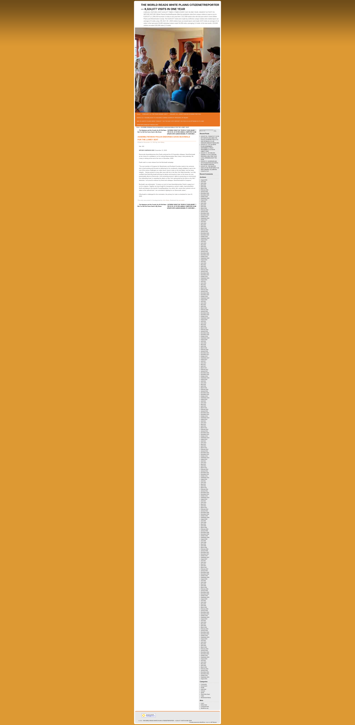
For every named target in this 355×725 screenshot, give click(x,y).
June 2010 (203, 502)
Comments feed (205, 706)
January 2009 (204, 530)
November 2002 (205, 654)
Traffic (202, 696)
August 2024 (204, 220)
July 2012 (203, 461)
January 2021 (204, 291)
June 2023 (203, 243)
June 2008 (203, 542)
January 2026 (204, 191)
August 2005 (204, 599)
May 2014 (203, 424)
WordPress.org (204, 708)
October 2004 (204, 615)
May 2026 (203, 185)
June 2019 (203, 323)
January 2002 (204, 670)
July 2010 (203, 501)
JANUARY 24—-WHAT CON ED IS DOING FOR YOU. (185, 114)
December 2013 (205, 432)
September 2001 (205, 677)
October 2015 (204, 396)
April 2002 (203, 665)
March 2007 (204, 567)
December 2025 (205, 193)
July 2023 (203, 241)
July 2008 (203, 540)
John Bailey (161, 142)
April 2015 (203, 406)
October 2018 (204, 336)
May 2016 (203, 384)
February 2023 (204, 250)
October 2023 (204, 236)
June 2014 (203, 422)
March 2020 (204, 308)
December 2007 (205, 552)
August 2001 (204, 678)
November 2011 (205, 474)
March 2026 (204, 188)
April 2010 (203, 506)
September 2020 (205, 298)
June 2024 (203, 223)
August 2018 (204, 339)
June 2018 (203, 343)
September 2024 (205, 218)
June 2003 (203, 642)
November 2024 (205, 215)
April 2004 (203, 625)
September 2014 (205, 417)
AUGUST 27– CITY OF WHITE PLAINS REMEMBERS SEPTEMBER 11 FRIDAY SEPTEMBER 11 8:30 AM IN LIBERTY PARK (208, 148)
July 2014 (203, 421)
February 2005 (204, 609)
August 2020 (204, 299)
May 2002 (203, 663)
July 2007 (203, 560)
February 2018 (204, 349)
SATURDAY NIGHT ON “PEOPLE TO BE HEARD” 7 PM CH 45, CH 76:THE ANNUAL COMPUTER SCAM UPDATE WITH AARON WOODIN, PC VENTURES (181, 132)
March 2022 (204, 268)
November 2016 (205, 374)
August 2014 (204, 419)
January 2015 (204, 411)
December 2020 (205, 293)
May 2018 (203, 344)
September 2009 (205, 517)
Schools (203, 691)
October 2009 (204, 516)
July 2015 (203, 401)
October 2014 (204, 416)
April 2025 (203, 206)
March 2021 (204, 288)
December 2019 (205, 313)
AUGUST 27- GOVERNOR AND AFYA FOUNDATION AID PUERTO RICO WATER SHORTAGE (209, 163)
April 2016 (203, 386)
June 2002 (203, 662)
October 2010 (204, 496)
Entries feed (204, 705)
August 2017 (204, 359)
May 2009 (203, 524)
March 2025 (204, 208)
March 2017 (204, 368)
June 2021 (203, 283)
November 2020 (205, 294)
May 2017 (203, 364)
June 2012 (203, 462)
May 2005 (203, 604)
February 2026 (204, 190)
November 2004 (205, 614)
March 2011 (204, 487)
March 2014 (204, 427)
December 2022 (205, 253)
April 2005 (203, 605)
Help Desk (203, 689)
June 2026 (203, 183)
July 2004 (203, 620)
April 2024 (203, 226)
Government (204, 686)
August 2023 (204, 240)
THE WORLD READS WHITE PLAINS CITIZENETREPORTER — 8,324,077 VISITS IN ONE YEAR (167, 720)
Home (138, 114)
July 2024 (203, 221)
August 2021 (204, 279)
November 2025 (205, 195)
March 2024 (204, 228)
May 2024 (203, 225)
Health (202, 687)
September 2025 (205, 198)
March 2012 (204, 467)
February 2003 (204, 649)
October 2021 (204, 276)
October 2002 (204, 655)
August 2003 (204, 639)
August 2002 (204, 659)
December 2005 (205, 592)
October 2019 (204, 316)
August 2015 (204, 399)
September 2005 (205, 597)
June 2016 (203, 383)
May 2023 (203, 245)
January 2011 (204, 491)
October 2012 (204, 456)
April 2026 (203, 186)
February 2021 (204, 289)
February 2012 (204, 469)
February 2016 (204, 389)
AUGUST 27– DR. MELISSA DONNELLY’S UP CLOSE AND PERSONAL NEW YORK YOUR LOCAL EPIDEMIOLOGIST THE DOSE (209, 156)
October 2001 (204, 675)
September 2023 (205, 238)
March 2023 (204, 248)
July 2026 (203, 181)
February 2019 (204, 329)
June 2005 (203, 602)
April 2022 (203, 266)
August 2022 (204, 259)
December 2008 (205, 532)
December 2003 (205, 632)
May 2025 (203, 205)
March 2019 (204, 328)
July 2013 (203, 441)
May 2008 (203, 544)
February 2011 (204, 489)
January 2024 (204, 231)
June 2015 (203, 402)
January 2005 (204, 610)
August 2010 (204, 499)
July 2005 (203, 600)
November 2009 (205, 514)
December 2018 (205, 333)
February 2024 (204, 230)
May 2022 (203, 264)
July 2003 (203, 640)
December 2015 (205, 392)
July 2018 (203, 341)
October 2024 (204, 216)
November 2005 (205, 594)
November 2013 (205, 434)
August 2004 (204, 619)
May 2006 (203, 584)
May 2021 (203, 284)
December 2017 (205, 353)
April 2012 (203, 466)
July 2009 (203, 521)
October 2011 (204, 476)
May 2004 (203, 624)
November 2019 (205, 314)
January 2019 (204, 331)
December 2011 (205, 472)
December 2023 (205, 233)
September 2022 (205, 258)
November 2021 (205, 274)
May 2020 (203, 304)
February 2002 (204, 668)
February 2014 (204, 429)
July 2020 (203, 301)
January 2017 (204, 371)
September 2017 (205, 358)
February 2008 (204, 549)
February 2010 (204, 509)
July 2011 (203, 481)
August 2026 (204, 180)
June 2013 (203, 442)
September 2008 (205, 537)
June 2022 (203, 263)
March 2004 (204, 627)
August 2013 (204, 439)
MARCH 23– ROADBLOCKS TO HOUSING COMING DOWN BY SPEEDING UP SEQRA (162, 117)
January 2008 (204, 550)
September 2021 (205, 278)
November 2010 (205, 494)
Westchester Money (206, 697)
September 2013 (205, 437)
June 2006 (203, 582)
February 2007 (204, 569)
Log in (202, 703)
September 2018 (205, 338)
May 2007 (203, 564)
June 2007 (203, 562)
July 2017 (203, 361)
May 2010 (203, 504)
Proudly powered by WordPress (197, 722)
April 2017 (203, 366)
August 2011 (204, 479)
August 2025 (204, 200)
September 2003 (205, 637)
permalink (181, 200)
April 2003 (203, 645)
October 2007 (204, 555)
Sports (202, 692)
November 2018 (205, 334)
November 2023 (205, 235)
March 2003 (204, 647)
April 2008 (203, 545)
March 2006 (204, 587)
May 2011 (203, 484)
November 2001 (205, 673)
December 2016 (205, 373)
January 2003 (204, 650)
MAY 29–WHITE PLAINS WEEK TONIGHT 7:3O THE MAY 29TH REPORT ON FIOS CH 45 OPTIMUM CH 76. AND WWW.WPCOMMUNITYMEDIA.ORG (170, 122)
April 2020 (203, 306)
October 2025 (204, 196)
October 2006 (204, 575)
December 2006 (205, 572)
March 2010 (204, 507)
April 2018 (203, 346)
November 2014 (205, 414)
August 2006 (204, 579)
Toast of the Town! (205, 694)
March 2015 (204, 407)
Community (204, 684)
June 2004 (203, 622)
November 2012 (205, 454)
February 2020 (204, 309)
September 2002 (205, 657)
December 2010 (205, 492)
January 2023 (204, 251)
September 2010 (205, 497)
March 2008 (204, 547)
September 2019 (205, 318)
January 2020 (204, 311)
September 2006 (205, 577)
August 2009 (204, 519)
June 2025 (203, 203)
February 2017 (204, 369)
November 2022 (205, 254)
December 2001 (205, 672)
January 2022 (204, 271)
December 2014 (205, 412)
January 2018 (204, 351)
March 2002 (204, 667)
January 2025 (204, 211)
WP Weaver (214, 722)
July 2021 (203, 281)
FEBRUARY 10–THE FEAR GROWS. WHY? (155, 114)
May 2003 (203, 644)
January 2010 (204, 511)
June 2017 (203, 363)
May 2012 (203, 464)
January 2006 (204, 590)
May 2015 (203, 404)
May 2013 (203, 444)
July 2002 (203, 660)
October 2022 (204, 256)
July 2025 (203, 201)
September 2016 (205, 378)
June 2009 (203, 522)
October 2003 (204, 635)
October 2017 (204, 356)
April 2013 (203, 446)
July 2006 (203, 580)
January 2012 (204, 471)
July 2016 (203, 381)
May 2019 (203, 324)
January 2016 (204, 391)
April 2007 (203, 565)
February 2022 (204, 269)
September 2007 (205, 557)
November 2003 (205, 634)
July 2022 (203, 261)
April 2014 (203, 426)
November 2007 (205, 554)
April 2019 (203, 326)
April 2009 (203, 526)
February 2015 (204, 409)
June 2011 (203, 482)
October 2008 (204, 535)
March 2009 (204, 527)
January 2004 (204, 630)
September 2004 (205, 617)
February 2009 (204, 529)
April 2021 (203, 286)
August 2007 (204, 559)
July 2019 (203, 321)
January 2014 (204, 431)
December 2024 (205, 213)
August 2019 (204, 319)
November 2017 (205, 354)
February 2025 (204, 210)
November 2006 (205, 574)
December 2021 (205, 273)
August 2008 (204, 539)
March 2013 (204, 447)
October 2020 (204, 296)
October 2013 (204, 436)
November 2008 (205, 534)
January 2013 (204, 451)
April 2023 (203, 246)
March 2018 (204, 348)
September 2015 (205, 397)
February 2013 (204, 449)
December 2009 (205, 512)
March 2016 (204, 388)
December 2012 (205, 452)
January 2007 (204, 570)
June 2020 (203, 303)
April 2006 (203, 585)
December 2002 (205, 652)
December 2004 (205, 612)
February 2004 (204, 629)
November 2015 (205, 394)
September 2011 (205, 477)
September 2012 (205, 457)
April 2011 (203, 486)
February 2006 (204, 589)
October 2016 (204, 376)
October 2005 (204, 595)
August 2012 (204, 459)
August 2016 (204, 379)
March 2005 (204, 607)
